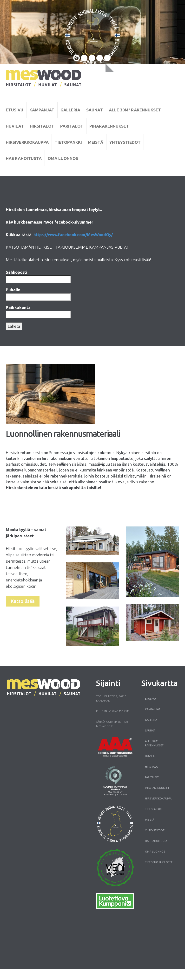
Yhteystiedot (125, 142)
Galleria (70, 110)
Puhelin (13, 289)
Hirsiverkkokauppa (27, 142)
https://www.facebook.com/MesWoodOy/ (73, 234)
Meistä (95, 142)
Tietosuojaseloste (158, 862)
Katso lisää (23, 601)
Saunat (94, 110)
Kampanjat (41, 110)
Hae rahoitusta (24, 158)
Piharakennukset (109, 126)
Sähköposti (16, 272)
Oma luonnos (63, 158)
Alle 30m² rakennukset (135, 110)
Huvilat (15, 126)
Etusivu (14, 110)
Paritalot (71, 126)
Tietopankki (68, 142)
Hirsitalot (42, 126)
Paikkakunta (18, 307)
